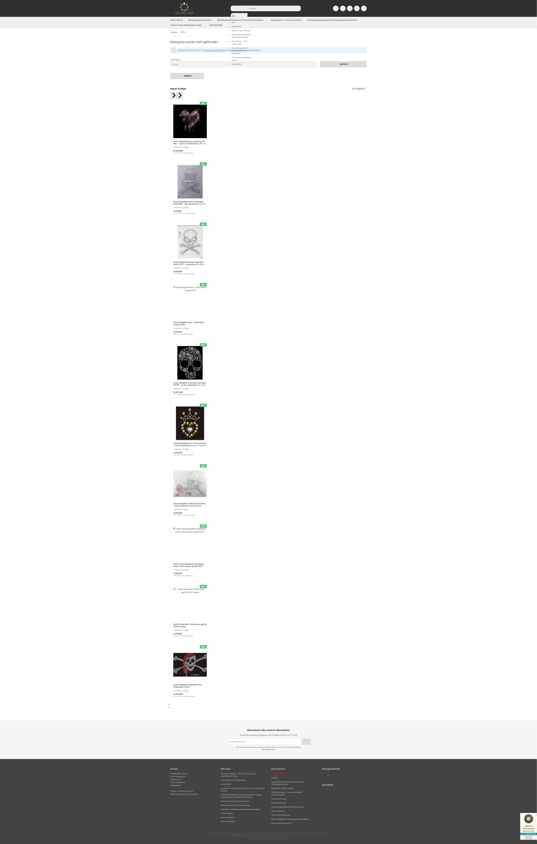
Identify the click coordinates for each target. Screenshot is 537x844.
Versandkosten (188, 153)
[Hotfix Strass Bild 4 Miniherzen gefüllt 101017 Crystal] (190, 604)
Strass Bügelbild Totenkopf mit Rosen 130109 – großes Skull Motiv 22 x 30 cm (190, 384)
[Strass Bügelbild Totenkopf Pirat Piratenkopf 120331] (190, 664)
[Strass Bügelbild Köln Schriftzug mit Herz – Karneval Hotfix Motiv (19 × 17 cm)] (190, 121)
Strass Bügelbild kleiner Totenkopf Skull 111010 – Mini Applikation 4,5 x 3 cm (189, 203)
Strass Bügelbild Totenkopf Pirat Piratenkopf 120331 (187, 686)
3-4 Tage (185, 147)
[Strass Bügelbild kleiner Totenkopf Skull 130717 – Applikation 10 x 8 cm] (190, 242)
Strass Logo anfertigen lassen (185, 25)
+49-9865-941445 (185, 791)
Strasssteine (215, 25)
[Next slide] (180, 95)
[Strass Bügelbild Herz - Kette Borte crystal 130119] (190, 302)
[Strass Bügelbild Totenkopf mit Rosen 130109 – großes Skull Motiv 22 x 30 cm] (190, 363)
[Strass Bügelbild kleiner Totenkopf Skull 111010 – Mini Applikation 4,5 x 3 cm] (190, 182)
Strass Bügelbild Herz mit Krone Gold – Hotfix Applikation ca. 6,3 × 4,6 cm (189, 444)
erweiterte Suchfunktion (214, 50)
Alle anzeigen (358, 89)
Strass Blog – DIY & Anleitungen (286, 20)
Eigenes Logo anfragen (199, 20)
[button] (239, 36)
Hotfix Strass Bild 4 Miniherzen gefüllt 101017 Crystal (190, 625)
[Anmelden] (343, 8)
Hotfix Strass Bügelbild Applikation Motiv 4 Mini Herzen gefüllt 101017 (188, 565)
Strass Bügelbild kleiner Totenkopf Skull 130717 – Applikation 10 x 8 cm (188, 263)
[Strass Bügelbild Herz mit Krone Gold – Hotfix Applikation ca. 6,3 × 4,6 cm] (190, 423)
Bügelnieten (176, 20)
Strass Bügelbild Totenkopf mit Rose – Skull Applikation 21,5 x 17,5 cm (189, 504)
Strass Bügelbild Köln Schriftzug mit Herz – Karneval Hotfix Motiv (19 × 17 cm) (189, 142)
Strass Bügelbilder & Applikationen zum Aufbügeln (332, 20)
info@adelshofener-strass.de (186, 794)
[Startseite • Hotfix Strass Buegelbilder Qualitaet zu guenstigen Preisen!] (184, 14)
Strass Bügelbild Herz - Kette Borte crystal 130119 (188, 323)
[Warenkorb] (357, 8)
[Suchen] (298, 8)
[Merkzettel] (350, 8)
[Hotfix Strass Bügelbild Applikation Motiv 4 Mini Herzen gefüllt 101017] (190, 544)
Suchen (343, 64)
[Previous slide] (173, 95)
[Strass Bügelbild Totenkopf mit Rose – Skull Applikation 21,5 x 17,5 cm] (190, 483)
